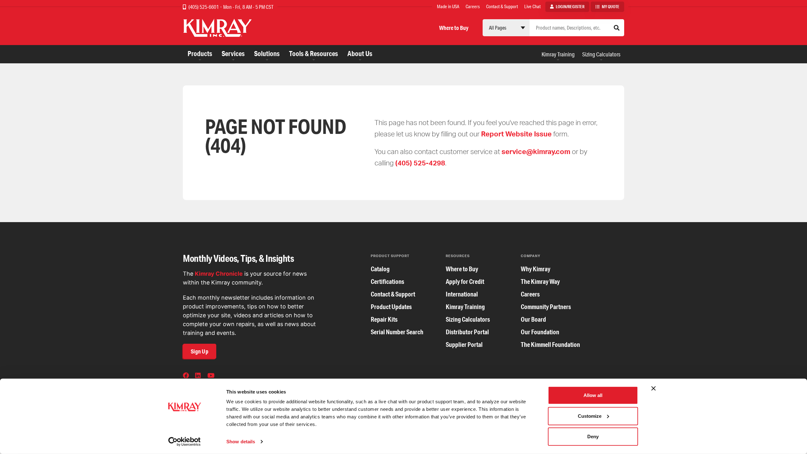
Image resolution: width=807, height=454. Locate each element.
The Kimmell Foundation (550, 344)
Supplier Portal (464, 344)
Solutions (267, 53)
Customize (589, 415)
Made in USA (448, 6)
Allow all (592, 395)
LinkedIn (199, 376)
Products (200, 53)
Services (233, 53)
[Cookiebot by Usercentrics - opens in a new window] (184, 441)
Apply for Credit (465, 281)
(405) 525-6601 (204, 6)
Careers (473, 6)
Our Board (533, 319)
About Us (359, 53)
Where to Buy (453, 27)
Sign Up (199, 351)
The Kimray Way (540, 281)
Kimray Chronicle (219, 273)
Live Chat (532, 6)
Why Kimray (535, 269)
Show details (240, 441)
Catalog (380, 269)
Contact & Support (502, 6)
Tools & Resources (313, 53)
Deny (593, 436)
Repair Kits (384, 319)
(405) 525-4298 (420, 162)
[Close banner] (653, 388)
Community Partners (546, 307)
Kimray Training (558, 54)
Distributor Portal (467, 332)
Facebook (186, 376)
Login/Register (570, 6)
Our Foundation (540, 332)
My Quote (610, 6)
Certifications (387, 281)
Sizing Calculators (601, 54)
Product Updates (391, 307)
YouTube (211, 376)
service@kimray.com (536, 151)
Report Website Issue (516, 133)
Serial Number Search (397, 332)
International (462, 294)
